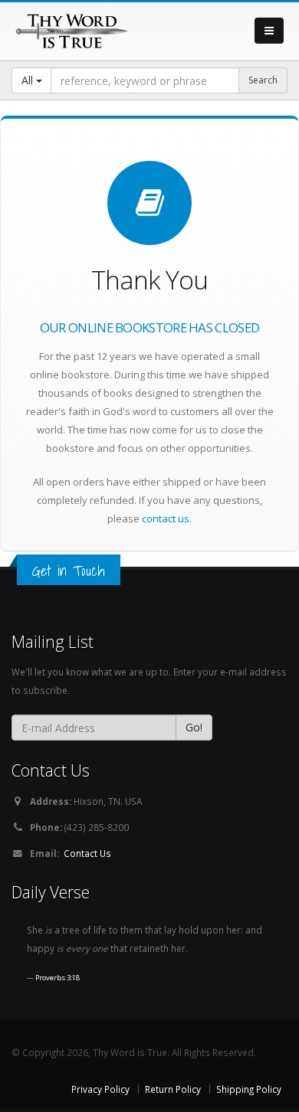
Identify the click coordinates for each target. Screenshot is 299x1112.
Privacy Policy (100, 1089)
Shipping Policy (248, 1089)
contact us (165, 518)
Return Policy (173, 1089)
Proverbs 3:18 (57, 978)
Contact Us (87, 853)
